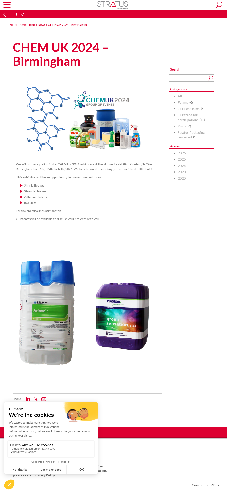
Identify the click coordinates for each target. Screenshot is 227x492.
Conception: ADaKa (207, 485)
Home (31, 24)
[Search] (219, 4)
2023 (182, 172)
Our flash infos (189, 109)
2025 (182, 159)
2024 (182, 166)
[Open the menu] (7, 5)
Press (182, 126)
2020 (182, 178)
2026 (182, 153)
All (180, 96)
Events (183, 102)
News (41, 24)
